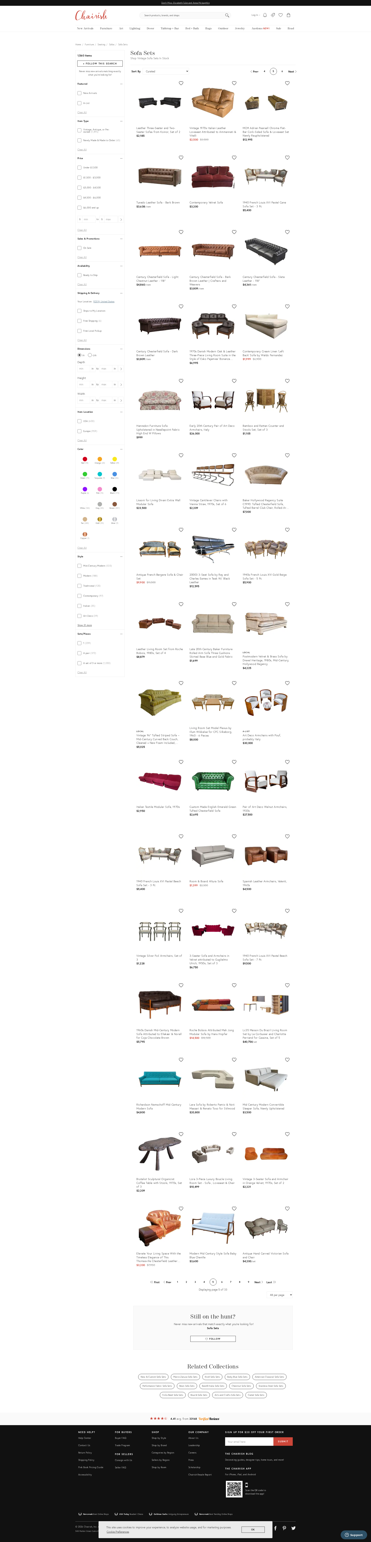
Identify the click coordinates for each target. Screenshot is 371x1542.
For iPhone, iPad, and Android (240, 1474)
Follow (214, 1338)
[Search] (227, 15)
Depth (81, 362)
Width (81, 394)
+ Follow (100, 63)
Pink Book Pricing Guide (90, 1467)
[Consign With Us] (273, 15)
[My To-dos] (265, 15)
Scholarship (194, 1467)
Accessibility (85, 1474)
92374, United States (103, 301)
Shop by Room (159, 1467)
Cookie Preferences (118, 1532)
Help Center (84, 1438)
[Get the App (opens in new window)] (234, 1489)
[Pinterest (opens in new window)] (284, 1527)
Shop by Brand (159, 1445)
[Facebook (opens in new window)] (275, 1527)
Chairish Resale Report (200, 1474)
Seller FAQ (120, 1467)
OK (253, 1529)
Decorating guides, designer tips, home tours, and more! (254, 1459)
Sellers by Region (160, 1459)
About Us (193, 1438)
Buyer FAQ (120, 1438)
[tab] (100, 93)
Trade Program (122, 1445)
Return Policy (85, 1452)
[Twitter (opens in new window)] (293, 1527)
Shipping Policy (86, 1459)
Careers (192, 1452)
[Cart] (289, 15)
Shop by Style (159, 1438)
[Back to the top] (363, 1522)
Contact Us (84, 1445)
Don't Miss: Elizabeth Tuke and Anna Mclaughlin (185, 2)
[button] (280, 15)
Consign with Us (123, 1460)
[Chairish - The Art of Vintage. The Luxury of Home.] (91, 15)
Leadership (194, 1445)
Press (191, 1459)
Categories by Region (163, 1452)
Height (81, 378)
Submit (283, 1441)
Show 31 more (84, 625)
